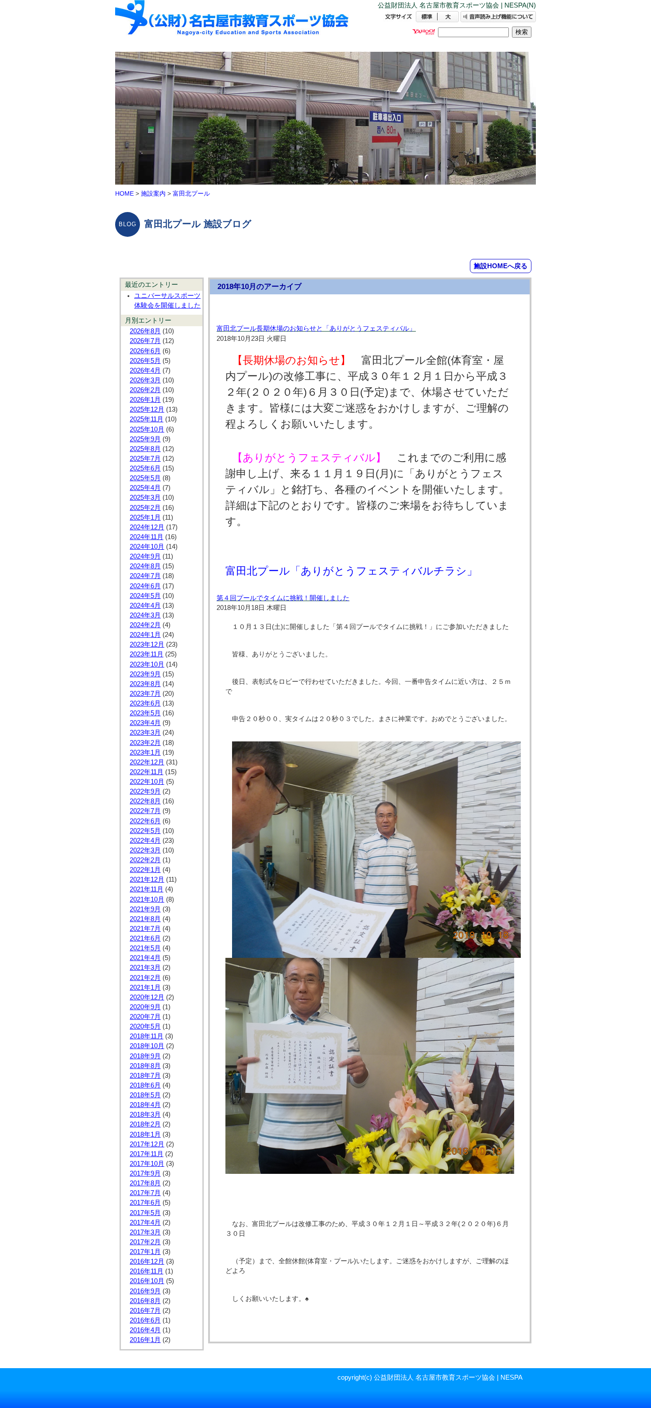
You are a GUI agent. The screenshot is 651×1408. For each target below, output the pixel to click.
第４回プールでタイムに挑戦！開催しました (283, 598)
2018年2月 (145, 1124)
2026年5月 (145, 360)
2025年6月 (145, 468)
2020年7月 (145, 1016)
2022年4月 (145, 840)
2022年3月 (145, 850)
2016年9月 (145, 1291)
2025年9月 (145, 439)
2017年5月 (145, 1212)
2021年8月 (145, 918)
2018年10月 (147, 1045)
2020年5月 (145, 1026)
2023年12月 (147, 644)
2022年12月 (147, 762)
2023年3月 (145, 732)
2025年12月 (147, 409)
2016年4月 (145, 1330)
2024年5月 (145, 595)
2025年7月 (145, 458)
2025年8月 (145, 448)
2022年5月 (145, 830)
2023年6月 (145, 703)
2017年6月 (145, 1202)
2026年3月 (145, 380)
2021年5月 (145, 948)
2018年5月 (145, 1095)
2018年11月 (146, 1036)
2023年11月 (146, 654)
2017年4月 (145, 1222)
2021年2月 (145, 977)
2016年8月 (145, 1300)
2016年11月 (146, 1271)
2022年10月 (147, 781)
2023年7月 (145, 693)
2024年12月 (147, 527)
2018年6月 (145, 1085)
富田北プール (191, 193)
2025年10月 (147, 429)
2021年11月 (146, 889)
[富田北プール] (232, 25)
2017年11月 (146, 1153)
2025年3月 (145, 497)
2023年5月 (145, 713)
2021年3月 (145, 967)
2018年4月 (145, 1104)
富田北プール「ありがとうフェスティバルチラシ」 (351, 571)
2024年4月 (145, 605)
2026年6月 (145, 351)
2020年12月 (147, 997)
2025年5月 (145, 478)
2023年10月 (147, 664)
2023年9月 (145, 674)
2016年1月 (145, 1339)
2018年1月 (145, 1134)
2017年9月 (145, 1173)
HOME (124, 193)
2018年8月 (145, 1065)
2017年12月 (147, 1144)
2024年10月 (147, 546)
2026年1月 (145, 399)
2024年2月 (145, 625)
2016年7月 (145, 1310)
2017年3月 (145, 1232)
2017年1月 (145, 1251)
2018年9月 (145, 1056)
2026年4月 (145, 370)
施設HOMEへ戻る (500, 266)
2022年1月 (145, 869)
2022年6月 (145, 821)
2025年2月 (145, 507)
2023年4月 (145, 722)
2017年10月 (147, 1163)
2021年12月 (147, 879)
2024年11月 (146, 536)
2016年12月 (147, 1261)
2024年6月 (145, 586)
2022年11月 (146, 771)
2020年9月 (145, 1007)
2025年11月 (146, 419)
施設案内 (153, 193)
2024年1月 (145, 634)
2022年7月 (145, 810)
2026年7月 (145, 340)
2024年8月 (145, 566)
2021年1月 (145, 987)
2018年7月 (145, 1075)
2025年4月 (145, 487)
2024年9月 (145, 556)
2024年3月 (145, 615)
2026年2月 (145, 389)
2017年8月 (145, 1183)
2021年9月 (145, 909)
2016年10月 (147, 1281)
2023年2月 (145, 742)
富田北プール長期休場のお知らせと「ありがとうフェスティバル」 (316, 328)
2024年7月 (145, 575)
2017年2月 (145, 1242)
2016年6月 (145, 1320)
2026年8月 (145, 331)
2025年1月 (145, 517)
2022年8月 (145, 801)
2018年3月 (145, 1114)
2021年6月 (145, 938)
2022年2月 (145, 860)
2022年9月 (145, 791)
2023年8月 (145, 683)
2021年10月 (147, 899)
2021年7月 (145, 928)
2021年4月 (145, 957)
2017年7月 (145, 1192)
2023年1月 (145, 752)
